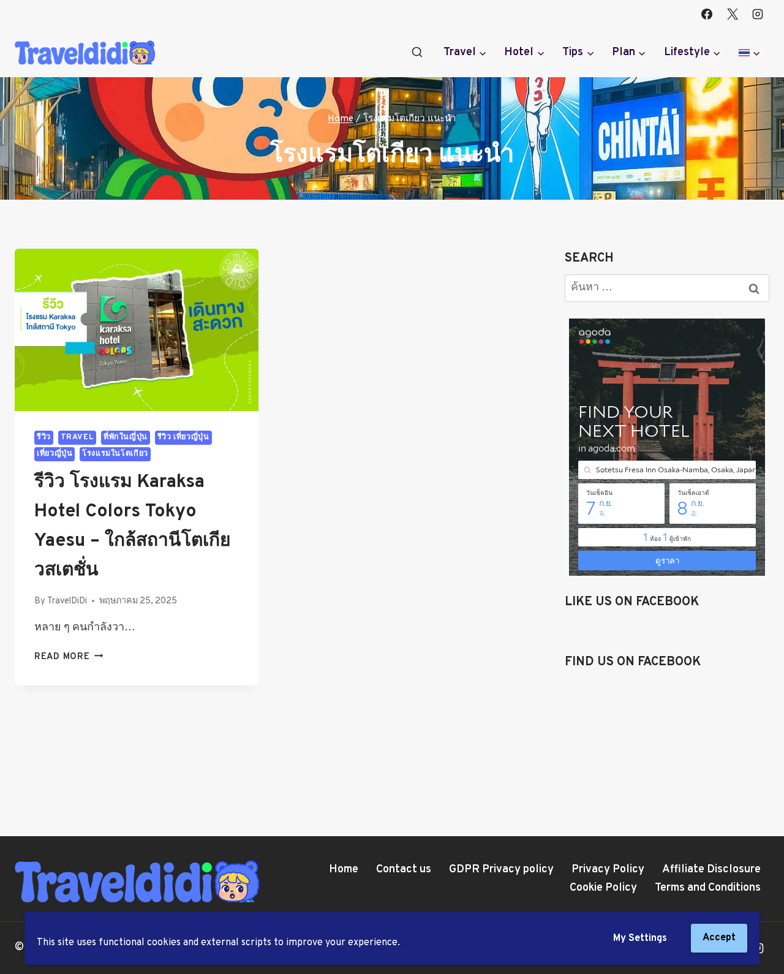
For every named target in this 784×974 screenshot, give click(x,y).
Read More (68, 657)
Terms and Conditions (708, 888)
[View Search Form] (417, 52)
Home (343, 870)
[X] (733, 14)
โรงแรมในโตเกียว (115, 454)
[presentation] (136, 330)
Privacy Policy (607, 870)
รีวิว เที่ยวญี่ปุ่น (183, 437)
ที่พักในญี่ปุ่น (126, 437)
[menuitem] (749, 52)
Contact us (403, 870)
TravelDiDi (67, 601)
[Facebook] (707, 14)
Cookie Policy (603, 888)
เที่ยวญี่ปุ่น (54, 454)
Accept (719, 938)
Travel (77, 437)
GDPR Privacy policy (501, 870)
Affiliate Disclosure (711, 870)
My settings (640, 938)
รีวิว (44, 437)
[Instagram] (758, 14)
